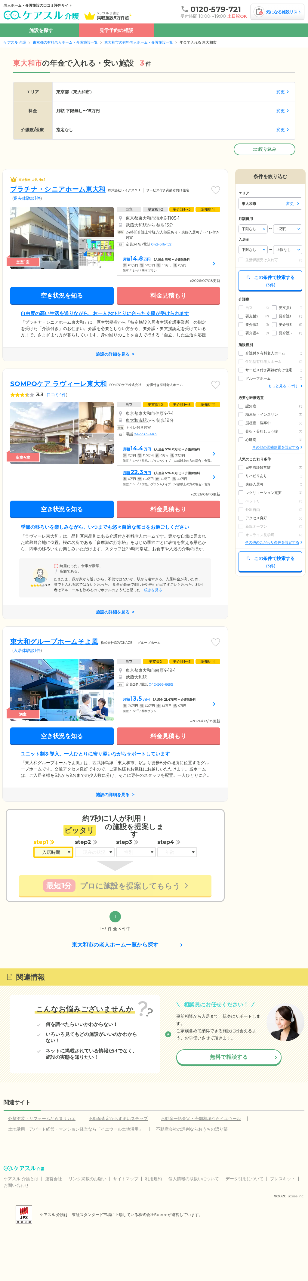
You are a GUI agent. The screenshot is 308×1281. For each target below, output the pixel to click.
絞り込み (267, 149)
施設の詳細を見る (113, 354)
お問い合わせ (16, 1185)
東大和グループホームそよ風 (54, 641)
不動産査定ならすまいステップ (118, 1118)
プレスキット (282, 1178)
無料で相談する (229, 1057)
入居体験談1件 (27, 650)
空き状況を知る (62, 295)
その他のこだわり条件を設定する (272, 542)
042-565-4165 (145, 434)
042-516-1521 (162, 244)
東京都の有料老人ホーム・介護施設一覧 (65, 42)
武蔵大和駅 (136, 225)
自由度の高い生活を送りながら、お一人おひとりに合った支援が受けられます (105, 313)
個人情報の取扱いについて (193, 1178)
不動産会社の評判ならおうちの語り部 (192, 1129)
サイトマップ (125, 1178)
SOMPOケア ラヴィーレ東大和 (58, 384)
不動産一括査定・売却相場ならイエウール (201, 1118)
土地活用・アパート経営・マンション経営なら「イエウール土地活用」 (75, 1129)
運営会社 (53, 1178)
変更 (280, 91)
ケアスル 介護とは (21, 1178)
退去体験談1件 (27, 198)
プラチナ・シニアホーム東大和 (58, 189)
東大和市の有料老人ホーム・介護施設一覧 (138, 42)
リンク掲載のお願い (87, 1178)
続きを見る (152, 590)
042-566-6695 (161, 684)
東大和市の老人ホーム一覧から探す (115, 944)
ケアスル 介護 (15, 42)
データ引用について (244, 1178)
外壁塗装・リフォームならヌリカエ (41, 1118)
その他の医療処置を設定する (275, 447)
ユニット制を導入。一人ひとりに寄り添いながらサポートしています (95, 754)
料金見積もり (168, 295)
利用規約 (153, 1178)
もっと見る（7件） (283, 386)
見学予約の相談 (116, 30)
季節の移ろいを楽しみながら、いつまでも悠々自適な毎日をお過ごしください (105, 527)
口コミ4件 (56, 394)
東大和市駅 (136, 420)
